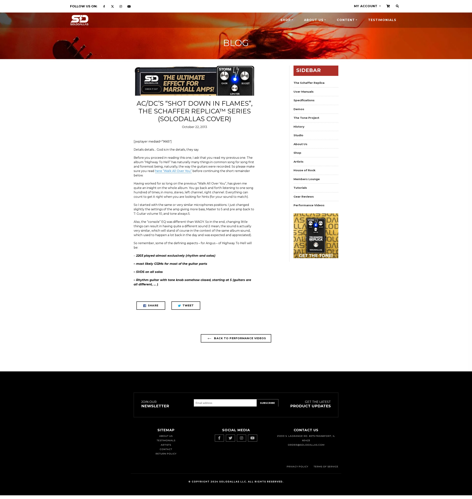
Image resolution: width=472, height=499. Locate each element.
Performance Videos (309, 205)
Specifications (304, 100)
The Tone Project (306, 118)
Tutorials (300, 187)
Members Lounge (307, 179)
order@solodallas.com (306, 444)
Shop (285, 20)
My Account (366, 6)
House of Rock (304, 170)
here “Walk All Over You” (173, 171)
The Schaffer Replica (309, 83)
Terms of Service (326, 466)
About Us (314, 20)
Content (346, 20)
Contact (166, 449)
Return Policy (166, 453)
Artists (298, 161)
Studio (298, 135)
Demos (299, 109)
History (299, 126)
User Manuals (304, 91)
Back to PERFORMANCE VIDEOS (239, 338)
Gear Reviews (304, 196)
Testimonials (382, 20)
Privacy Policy (297, 466)
